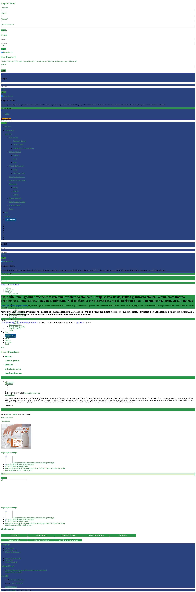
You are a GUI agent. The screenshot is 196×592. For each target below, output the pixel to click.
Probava (8, 356)
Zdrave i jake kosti (15, 152)
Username (4, 8)
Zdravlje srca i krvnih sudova (68, 540)
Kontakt (7, 216)
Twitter (7, 337)
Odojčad (16, 195)
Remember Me (8, 52)
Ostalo (11, 209)
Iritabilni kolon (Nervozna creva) (23, 148)
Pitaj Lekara (28, 322)
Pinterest (7, 340)
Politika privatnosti (11, 587)
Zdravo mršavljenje (15, 198)
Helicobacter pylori (13, 369)
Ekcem (15, 187)
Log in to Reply (10, 395)
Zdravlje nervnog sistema (17, 202)
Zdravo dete (13, 184)
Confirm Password (7, 24)
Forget (3, 45)
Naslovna (8, 127)
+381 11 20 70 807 (17, 583)
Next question (5, 421)
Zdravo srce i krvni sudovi (17, 180)
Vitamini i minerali (15, 205)
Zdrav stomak (13, 137)
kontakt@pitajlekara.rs (16, 580)
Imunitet (15, 191)
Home (3, 306)
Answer (80, 322)
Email (7, 344)
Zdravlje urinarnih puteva (17, 177)
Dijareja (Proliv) (18, 144)
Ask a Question (6, 119)
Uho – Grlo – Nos (19, 173)
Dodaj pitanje (9, 130)
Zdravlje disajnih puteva (16, 166)
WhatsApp (8, 342)
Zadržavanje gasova (13, 373)
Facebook (8, 335)
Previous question (7, 417)
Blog (6, 212)
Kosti (15, 159)
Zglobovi (16, 155)
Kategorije (8, 134)
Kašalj (15, 170)
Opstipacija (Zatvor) (19, 141)
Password (4, 19)
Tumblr (7, 338)
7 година (35, 322)
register (15, 414)
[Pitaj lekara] (10, 284)
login (9, 414)
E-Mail (3, 13)
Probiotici (9, 365)
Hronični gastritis (12, 360)
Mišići (15, 162)
